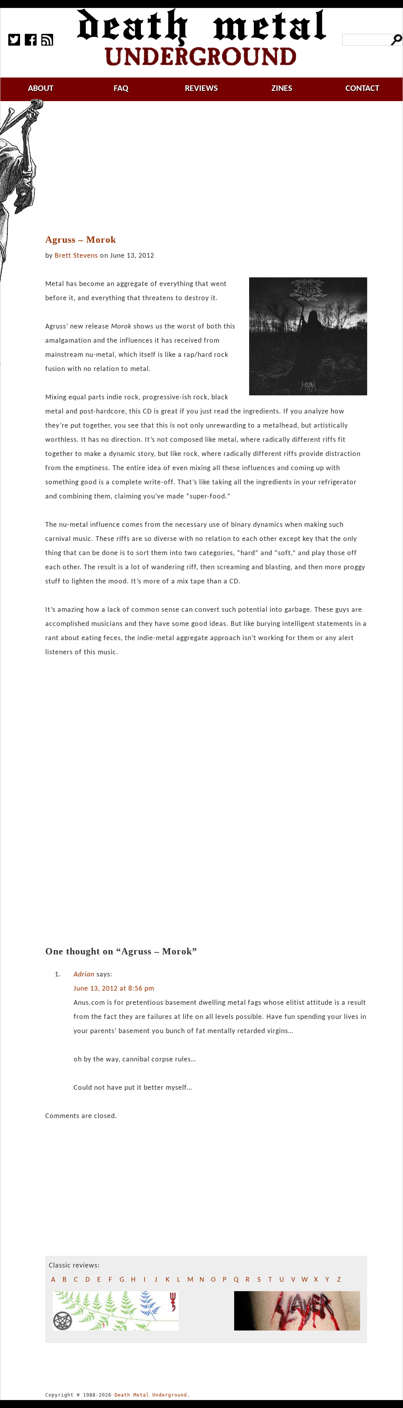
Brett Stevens (76, 256)
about (41, 88)
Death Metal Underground (151, 1395)
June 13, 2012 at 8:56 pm (114, 989)
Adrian (84, 974)
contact (362, 88)
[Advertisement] (211, 168)
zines (282, 88)
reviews (201, 88)
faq (121, 88)
